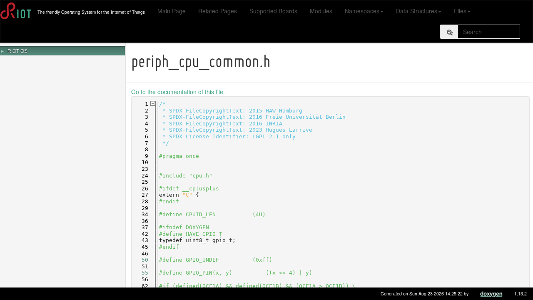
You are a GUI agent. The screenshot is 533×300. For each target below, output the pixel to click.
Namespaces (362, 11)
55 (140, 273)
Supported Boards (273, 11)
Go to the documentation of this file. (178, 92)
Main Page (171, 11)
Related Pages (217, 11)
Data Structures (416, 11)
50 (140, 260)
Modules (321, 11)
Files (460, 11)
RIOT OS (17, 51)
